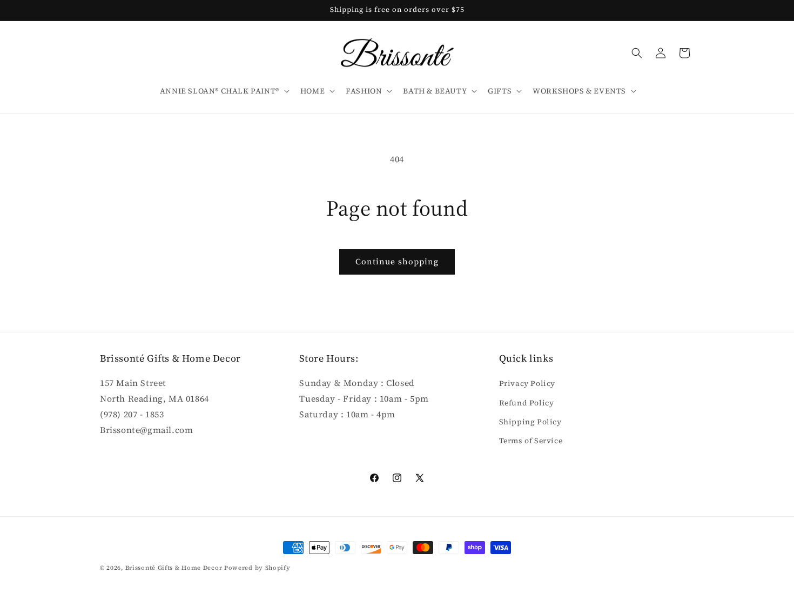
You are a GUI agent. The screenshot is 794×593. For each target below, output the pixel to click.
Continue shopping (397, 261)
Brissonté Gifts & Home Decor (174, 568)
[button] (223, 90)
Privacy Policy (527, 383)
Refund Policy (526, 402)
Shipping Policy (530, 421)
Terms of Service (531, 440)
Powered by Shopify (257, 568)
